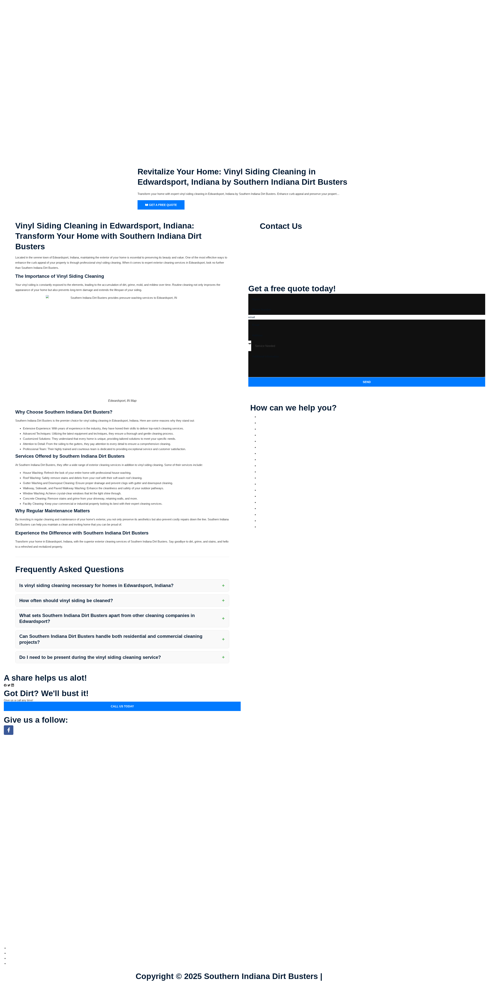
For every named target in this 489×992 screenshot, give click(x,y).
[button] (5, 685)
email (251, 317)
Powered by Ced (167, 986)
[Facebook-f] (8, 730)
